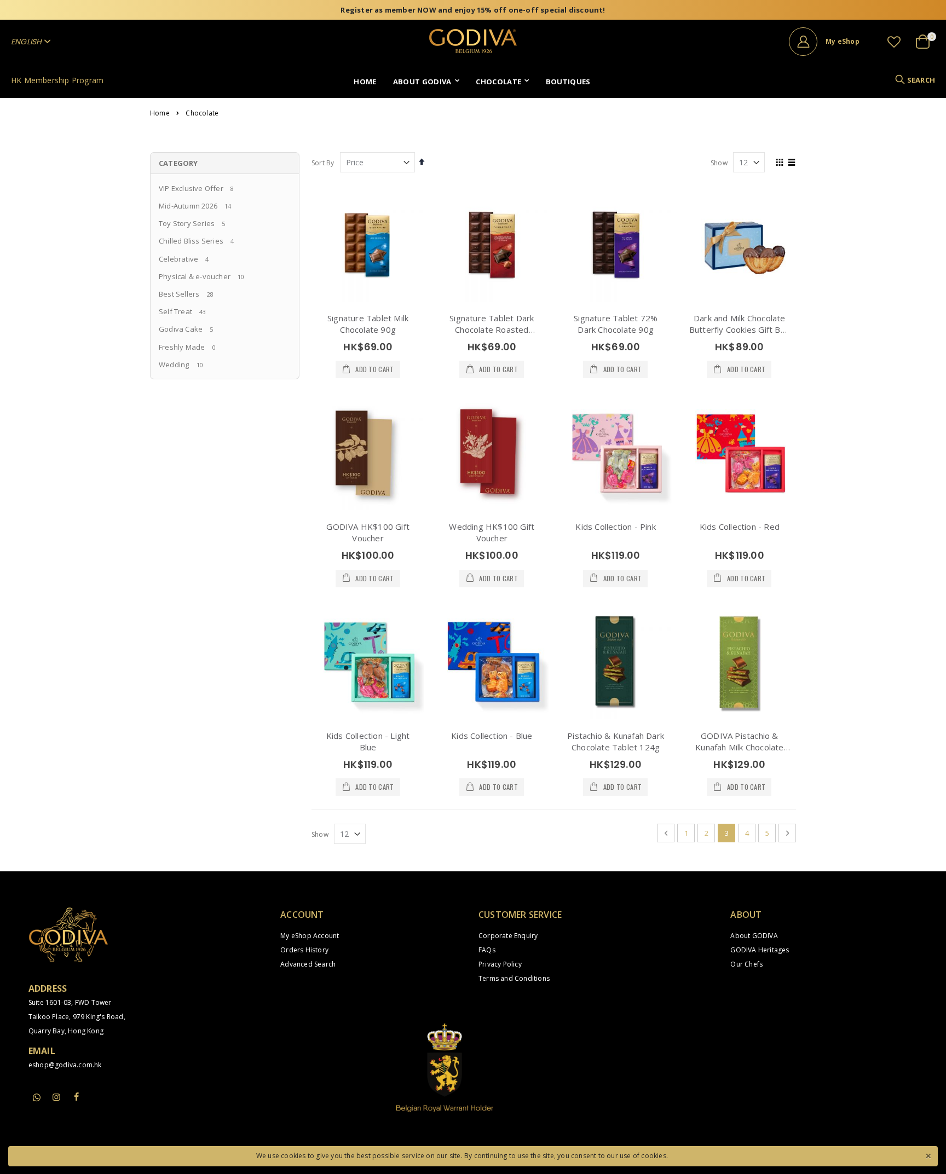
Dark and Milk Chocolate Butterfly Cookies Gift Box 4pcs (739, 329)
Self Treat (175, 311)
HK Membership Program (57, 80)
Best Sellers (179, 294)
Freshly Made (182, 347)
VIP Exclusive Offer (191, 188)
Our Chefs (746, 964)
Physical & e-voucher (194, 276)
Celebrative (178, 259)
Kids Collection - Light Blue (368, 741)
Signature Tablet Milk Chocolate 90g (367, 324)
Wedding (174, 364)
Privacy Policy (500, 964)
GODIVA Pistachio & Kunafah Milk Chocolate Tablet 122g (739, 747)
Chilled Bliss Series (191, 241)
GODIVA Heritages (759, 950)
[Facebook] (76, 1097)
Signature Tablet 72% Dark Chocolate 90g (615, 324)
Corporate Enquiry (508, 935)
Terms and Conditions (514, 978)
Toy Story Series (187, 223)
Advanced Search (308, 964)
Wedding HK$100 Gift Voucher (491, 532)
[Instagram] (56, 1097)
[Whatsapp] (36, 1098)
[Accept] (928, 1155)
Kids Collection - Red (740, 526)
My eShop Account (309, 935)
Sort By (323, 162)
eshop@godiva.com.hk (65, 1064)
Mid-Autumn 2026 (188, 206)
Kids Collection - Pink (615, 526)
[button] (894, 41)
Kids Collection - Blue (491, 735)
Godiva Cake (181, 329)
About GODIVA (753, 935)
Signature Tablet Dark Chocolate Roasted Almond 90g (491, 329)
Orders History (304, 950)
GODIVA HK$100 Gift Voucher (367, 532)
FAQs (486, 950)
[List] (792, 163)
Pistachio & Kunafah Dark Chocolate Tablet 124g (615, 741)
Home (160, 113)
